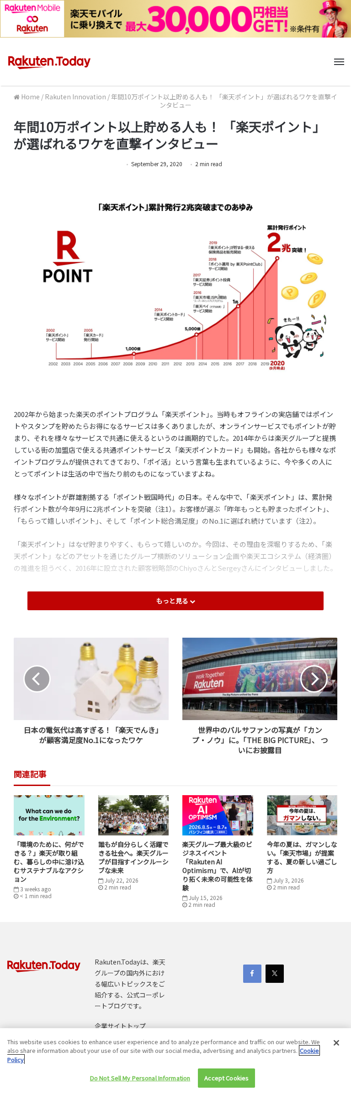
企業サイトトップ (120, 1025)
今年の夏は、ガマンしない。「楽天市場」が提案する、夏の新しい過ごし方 (302, 857)
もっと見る (173, 600)
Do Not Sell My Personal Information (140, 1077)
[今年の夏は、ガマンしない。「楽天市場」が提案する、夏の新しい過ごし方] (302, 815)
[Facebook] (252, 974)
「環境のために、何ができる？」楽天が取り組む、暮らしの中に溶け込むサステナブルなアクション (49, 862)
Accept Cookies (226, 1077)
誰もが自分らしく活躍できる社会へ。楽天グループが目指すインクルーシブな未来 (133, 857)
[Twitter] (275, 974)
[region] (175, 1061)
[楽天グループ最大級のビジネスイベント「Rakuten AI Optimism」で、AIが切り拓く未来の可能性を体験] (217, 815)
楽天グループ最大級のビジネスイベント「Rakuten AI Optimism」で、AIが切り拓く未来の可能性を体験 (217, 866)
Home (30, 96)
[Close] (336, 1043)
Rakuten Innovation (75, 96)
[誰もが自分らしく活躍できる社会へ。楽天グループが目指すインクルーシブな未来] (133, 815)
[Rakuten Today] (49, 61)
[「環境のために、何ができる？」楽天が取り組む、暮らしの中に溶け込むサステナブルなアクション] (49, 815)
